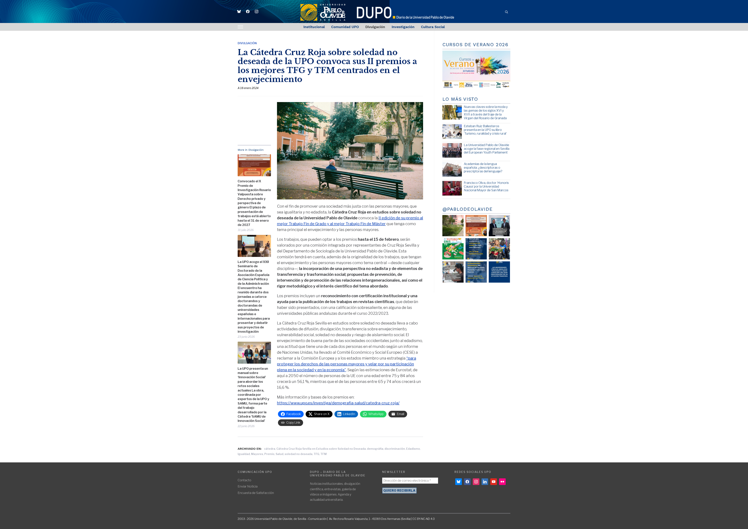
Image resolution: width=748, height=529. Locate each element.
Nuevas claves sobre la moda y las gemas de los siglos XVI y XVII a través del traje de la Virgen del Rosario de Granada (486, 112)
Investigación (403, 27)
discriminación (395, 448)
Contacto (244, 480)
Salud (279, 454)
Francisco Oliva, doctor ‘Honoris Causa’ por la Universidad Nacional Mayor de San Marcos (486, 186)
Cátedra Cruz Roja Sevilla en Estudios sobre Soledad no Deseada (321, 448)
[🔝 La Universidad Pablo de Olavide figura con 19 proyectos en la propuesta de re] (453, 272)
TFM (323, 454)
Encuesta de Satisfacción (256, 493)
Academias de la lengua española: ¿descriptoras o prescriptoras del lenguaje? (483, 167)
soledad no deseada (298, 454)
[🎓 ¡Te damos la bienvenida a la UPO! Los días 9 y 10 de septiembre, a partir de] (453, 248)
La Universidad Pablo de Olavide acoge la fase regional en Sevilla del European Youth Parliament (486, 148)
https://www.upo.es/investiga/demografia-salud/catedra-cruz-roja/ (338, 403)
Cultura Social (433, 27)
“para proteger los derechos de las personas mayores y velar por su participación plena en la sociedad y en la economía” (346, 364)
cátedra (269, 448)
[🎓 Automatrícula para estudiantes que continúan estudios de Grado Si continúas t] (476, 248)
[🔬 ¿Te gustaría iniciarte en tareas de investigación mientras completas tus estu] (476, 272)
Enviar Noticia (248, 486)
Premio (269, 454)
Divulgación (375, 27)
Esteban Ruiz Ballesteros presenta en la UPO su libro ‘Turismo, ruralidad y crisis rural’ (485, 129)
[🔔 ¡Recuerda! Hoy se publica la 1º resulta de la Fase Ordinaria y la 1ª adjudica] (499, 248)
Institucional (314, 27)
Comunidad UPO (345, 27)
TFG (316, 454)
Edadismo (413, 448)
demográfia (375, 448)
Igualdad (244, 454)
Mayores (257, 454)
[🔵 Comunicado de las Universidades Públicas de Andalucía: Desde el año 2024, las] (499, 272)
